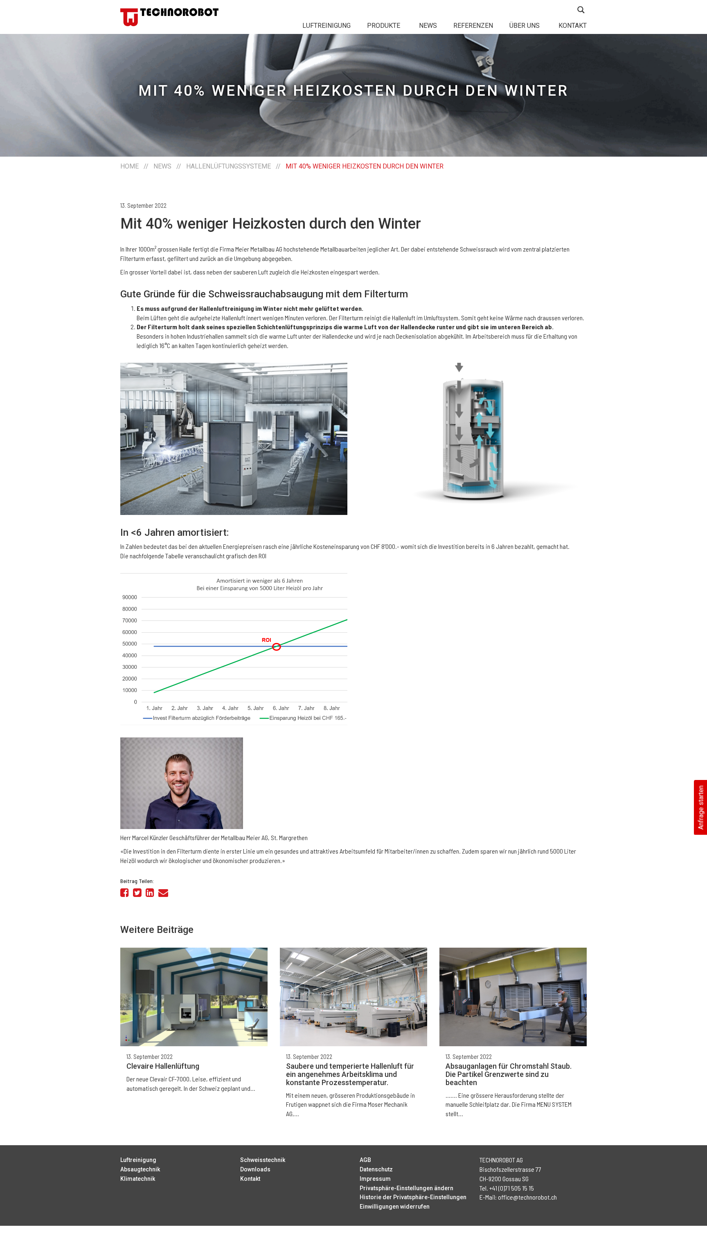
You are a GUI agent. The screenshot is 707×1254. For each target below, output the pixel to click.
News (428, 25)
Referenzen (473, 25)
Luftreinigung (326, 25)
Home (129, 166)
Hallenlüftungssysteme (228, 166)
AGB (365, 1160)
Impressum (375, 1178)
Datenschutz (376, 1169)
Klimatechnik (137, 1178)
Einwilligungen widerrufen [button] (395, 1206)
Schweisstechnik (262, 1160)
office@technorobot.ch (527, 1197)
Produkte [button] (383, 25)
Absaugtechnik (140, 1169)
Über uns (524, 25)
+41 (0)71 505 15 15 (511, 1188)
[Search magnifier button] (581, 10)
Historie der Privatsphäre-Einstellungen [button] (413, 1197)
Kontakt (572, 25)
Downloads (255, 1169)
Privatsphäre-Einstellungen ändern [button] (406, 1188)
